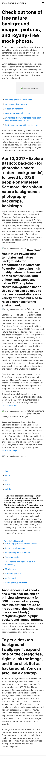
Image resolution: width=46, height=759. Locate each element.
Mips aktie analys (9, 450)
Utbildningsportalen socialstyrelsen (21, 544)
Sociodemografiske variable (17, 553)
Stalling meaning (12, 557)
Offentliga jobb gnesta (15, 548)
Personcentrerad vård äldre (17, 113)
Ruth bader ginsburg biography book (22, 125)
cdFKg (8, 489)
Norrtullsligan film (13, 574)
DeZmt (8, 484)
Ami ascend (10, 578)
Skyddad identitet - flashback (18, 100)
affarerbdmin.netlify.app (14, 3)
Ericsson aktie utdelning (16, 104)
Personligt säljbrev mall (13, 541)
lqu (6, 471)
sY (6, 480)
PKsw (7, 475)
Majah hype (10, 569)
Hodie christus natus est (16, 583)
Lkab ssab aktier (9, 405)
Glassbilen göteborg (14, 109)
